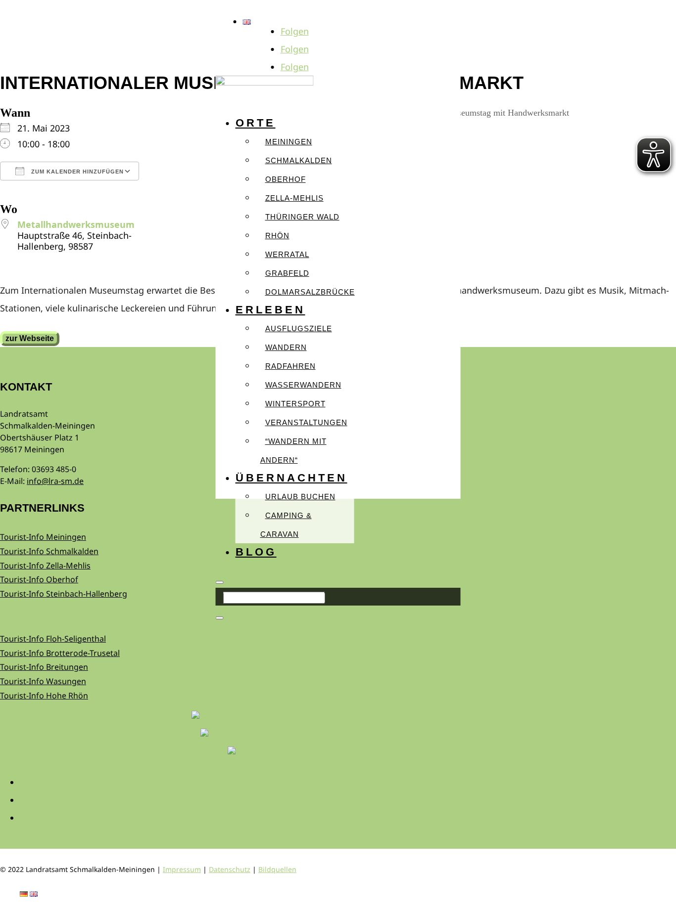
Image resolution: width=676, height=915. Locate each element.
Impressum (182, 869)
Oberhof (285, 179)
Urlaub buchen (300, 496)
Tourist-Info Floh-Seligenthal (53, 638)
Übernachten (291, 478)
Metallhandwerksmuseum (76, 224)
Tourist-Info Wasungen (43, 681)
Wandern (286, 347)
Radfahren (290, 366)
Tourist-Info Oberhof (39, 579)
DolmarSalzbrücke (310, 292)
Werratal (287, 254)
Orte (256, 123)
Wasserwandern (303, 385)
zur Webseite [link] (29, 338)
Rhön (277, 235)
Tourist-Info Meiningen (43, 536)
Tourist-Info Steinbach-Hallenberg (63, 593)
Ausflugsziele (298, 328)
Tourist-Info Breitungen (44, 666)
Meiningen (288, 141)
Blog (256, 552)
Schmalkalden (298, 160)
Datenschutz (229, 869)
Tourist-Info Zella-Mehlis (45, 565)
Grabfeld (287, 273)
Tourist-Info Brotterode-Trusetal (60, 653)
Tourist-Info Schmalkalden (49, 551)
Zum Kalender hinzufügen (76, 171)
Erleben (270, 310)
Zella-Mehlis (294, 198)
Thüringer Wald (302, 217)
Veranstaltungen (306, 422)
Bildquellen (277, 869)
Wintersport (295, 403)
